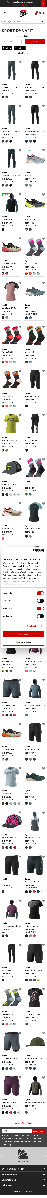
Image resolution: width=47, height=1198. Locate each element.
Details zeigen (33, 626)
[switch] (40, 601)
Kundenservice (9, 1174)
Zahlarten (7, 1185)
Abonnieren (38, 1131)
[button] (43, 13)
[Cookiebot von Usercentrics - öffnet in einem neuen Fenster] (33, 550)
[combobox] (23, 22)
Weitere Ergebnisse (23, 1123)
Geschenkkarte (20, 5)
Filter (35, 41)
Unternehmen (9, 1179)
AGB (23, 1192)
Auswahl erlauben (23, 642)
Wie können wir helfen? (13, 1168)
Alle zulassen (23, 634)
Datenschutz (30, 1192)
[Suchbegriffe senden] (44, 22)
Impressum (16, 1192)
